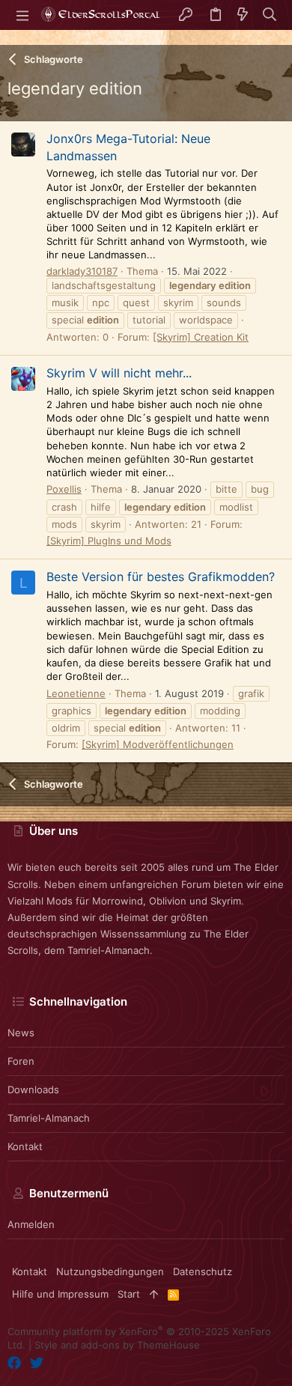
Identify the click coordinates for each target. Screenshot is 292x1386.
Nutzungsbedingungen (110, 1271)
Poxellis (64, 489)
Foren (20, 1061)
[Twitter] (36, 1363)
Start (129, 1294)
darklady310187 (82, 271)
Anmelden (31, 1224)
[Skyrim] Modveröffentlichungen (158, 744)
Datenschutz (202, 1271)
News (20, 1033)
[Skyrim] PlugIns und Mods (108, 541)
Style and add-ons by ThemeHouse (117, 1345)
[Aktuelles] (242, 15)
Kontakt (25, 1146)
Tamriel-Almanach (48, 1118)
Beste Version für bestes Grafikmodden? (160, 576)
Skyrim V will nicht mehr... (119, 372)
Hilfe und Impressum (60, 1294)
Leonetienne (76, 693)
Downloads (33, 1089)
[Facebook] (14, 1363)
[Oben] (154, 1294)
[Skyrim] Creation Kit (201, 337)
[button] (22, 15)
